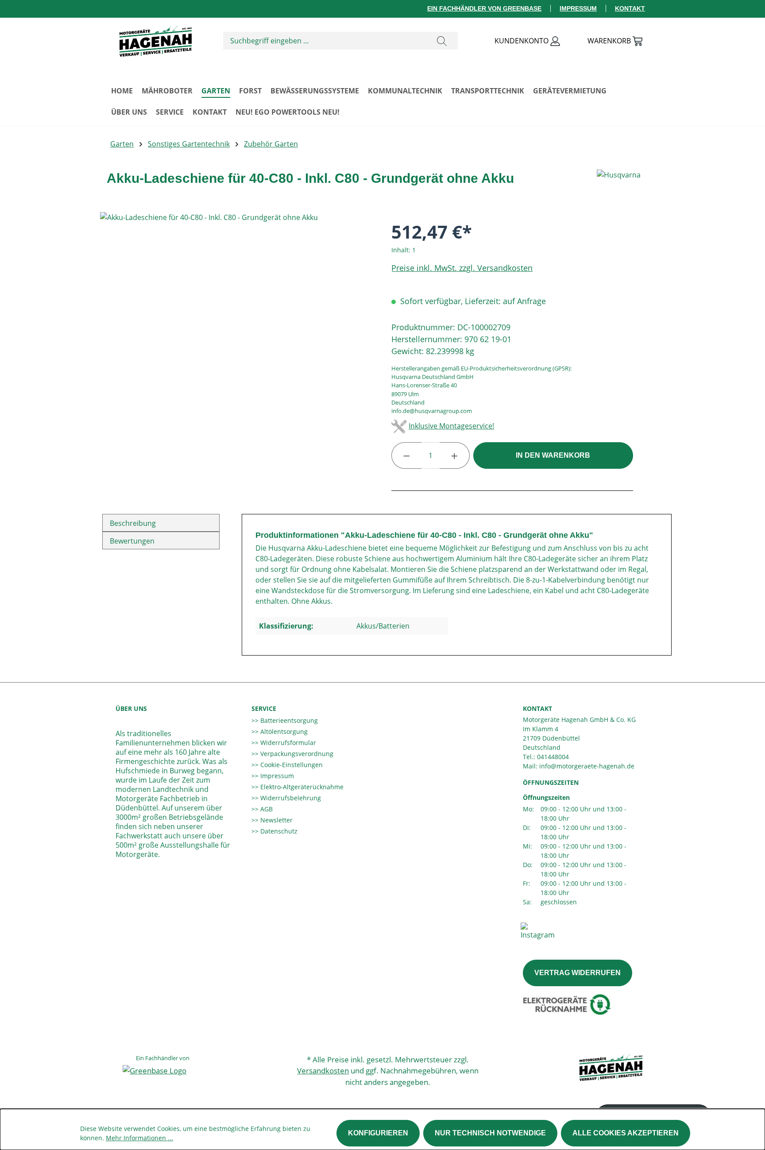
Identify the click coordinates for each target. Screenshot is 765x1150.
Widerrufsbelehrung (290, 798)
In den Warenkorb (553, 455)
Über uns (131, 708)
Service (263, 708)
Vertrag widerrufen (577, 972)
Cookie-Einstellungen (291, 764)
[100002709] (236, 307)
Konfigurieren (378, 1133)
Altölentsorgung (283, 731)
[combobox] (324, 41)
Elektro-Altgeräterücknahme (301, 787)
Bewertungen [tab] (132, 541)
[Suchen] (442, 41)
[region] (236, 307)
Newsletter (276, 820)
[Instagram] (538, 930)
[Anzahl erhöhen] (455, 455)
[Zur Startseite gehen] (155, 39)
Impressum (578, 8)
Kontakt (630, 8)
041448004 (553, 757)
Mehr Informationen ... (139, 1138)
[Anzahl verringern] (406, 455)
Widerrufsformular (287, 742)
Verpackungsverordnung (296, 753)
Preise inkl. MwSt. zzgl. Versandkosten (462, 267)
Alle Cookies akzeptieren (625, 1133)
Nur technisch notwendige (490, 1133)
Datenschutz (278, 831)
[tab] (161, 523)
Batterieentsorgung (288, 720)
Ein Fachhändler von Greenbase (484, 8)
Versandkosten (323, 1070)
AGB (266, 809)
